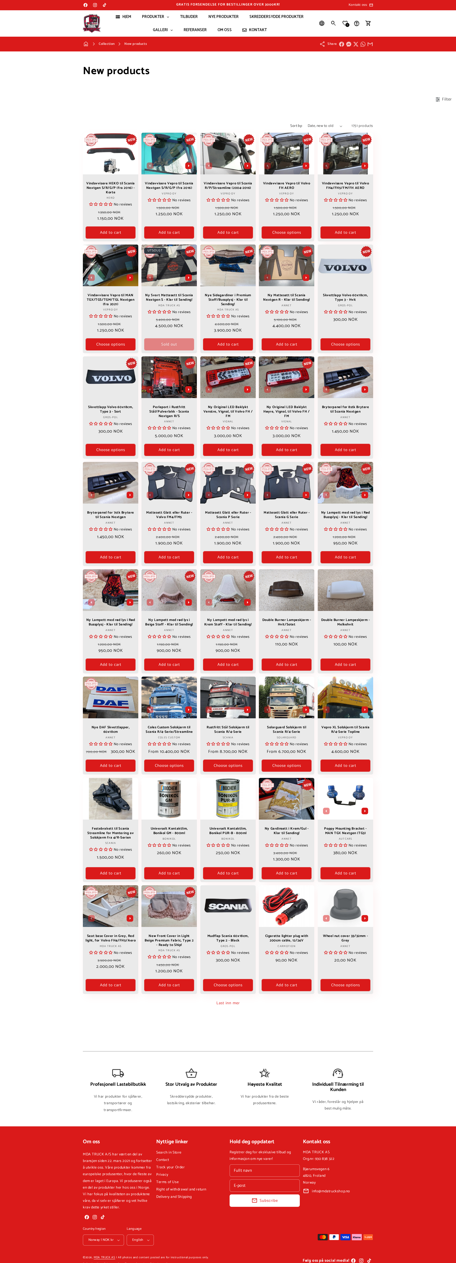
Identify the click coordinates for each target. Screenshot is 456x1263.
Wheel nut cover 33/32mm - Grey (345, 938)
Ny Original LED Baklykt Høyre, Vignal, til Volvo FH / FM (287, 412)
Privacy (162, 1175)
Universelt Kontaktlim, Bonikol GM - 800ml (169, 830)
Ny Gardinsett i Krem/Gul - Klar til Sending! (287, 830)
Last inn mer (228, 1003)
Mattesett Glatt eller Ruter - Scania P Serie (228, 515)
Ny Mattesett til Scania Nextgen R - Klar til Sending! (286, 297)
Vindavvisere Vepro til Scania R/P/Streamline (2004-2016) (228, 185)
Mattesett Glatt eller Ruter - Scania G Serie (287, 515)
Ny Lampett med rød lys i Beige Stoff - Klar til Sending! (169, 622)
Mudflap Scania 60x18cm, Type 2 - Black (228, 938)
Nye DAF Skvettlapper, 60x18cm (111, 729)
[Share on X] (356, 44)
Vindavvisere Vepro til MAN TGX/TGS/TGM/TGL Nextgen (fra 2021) (111, 300)
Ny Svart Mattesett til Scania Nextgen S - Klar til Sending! (169, 297)
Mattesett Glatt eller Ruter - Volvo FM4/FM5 (169, 515)
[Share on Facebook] (342, 44)
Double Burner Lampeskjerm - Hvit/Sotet (286, 622)
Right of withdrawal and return (181, 1190)
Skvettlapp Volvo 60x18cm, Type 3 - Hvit (345, 297)
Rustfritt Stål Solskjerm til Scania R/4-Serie (228, 729)
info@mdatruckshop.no (331, 1191)
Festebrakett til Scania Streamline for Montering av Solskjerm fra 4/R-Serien (110, 833)
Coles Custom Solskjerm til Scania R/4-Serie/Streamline (169, 729)
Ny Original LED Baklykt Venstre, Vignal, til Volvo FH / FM (228, 412)
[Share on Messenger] (349, 44)
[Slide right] (188, 166)
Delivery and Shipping (174, 1197)
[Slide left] (150, 166)
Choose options (286, 232)
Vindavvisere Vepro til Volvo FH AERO (286, 185)
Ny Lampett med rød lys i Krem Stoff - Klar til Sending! (228, 622)
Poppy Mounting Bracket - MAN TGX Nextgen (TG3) (345, 830)
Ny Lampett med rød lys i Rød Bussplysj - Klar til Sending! (345, 515)
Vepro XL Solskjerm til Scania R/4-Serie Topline (345, 729)
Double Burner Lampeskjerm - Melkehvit (345, 622)
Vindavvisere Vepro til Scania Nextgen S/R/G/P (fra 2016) (169, 185)
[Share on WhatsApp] (363, 44)
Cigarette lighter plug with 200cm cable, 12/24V (286, 938)
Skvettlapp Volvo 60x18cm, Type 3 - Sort (110, 409)
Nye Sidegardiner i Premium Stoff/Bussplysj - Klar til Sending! (228, 300)
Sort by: (296, 126)
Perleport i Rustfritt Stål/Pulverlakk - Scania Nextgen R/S (169, 412)
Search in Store (169, 1153)
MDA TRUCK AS (104, 1257)
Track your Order (170, 1167)
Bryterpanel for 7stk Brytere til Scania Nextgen (110, 515)
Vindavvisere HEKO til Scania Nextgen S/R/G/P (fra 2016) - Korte (110, 188)
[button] (333, 23)
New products (135, 44)
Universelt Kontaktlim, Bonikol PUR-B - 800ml (228, 830)
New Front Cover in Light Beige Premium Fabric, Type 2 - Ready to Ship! (169, 941)
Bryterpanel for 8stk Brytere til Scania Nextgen (345, 409)
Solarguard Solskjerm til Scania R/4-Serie (286, 729)
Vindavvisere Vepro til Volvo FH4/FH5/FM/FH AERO (345, 185)
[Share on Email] (370, 44)
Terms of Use (167, 1182)
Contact (162, 1160)
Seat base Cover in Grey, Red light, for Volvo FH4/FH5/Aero (111, 938)
